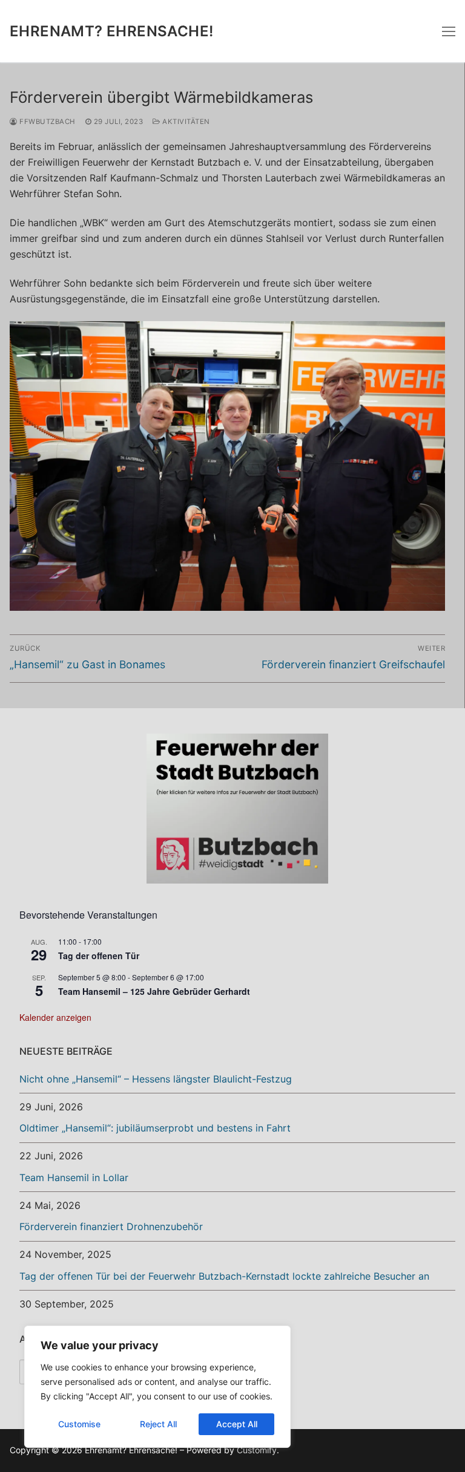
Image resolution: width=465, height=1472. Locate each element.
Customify (257, 1450)
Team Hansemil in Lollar (73, 1177)
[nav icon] (448, 31)
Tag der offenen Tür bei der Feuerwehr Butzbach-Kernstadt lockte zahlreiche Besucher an (224, 1276)
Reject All (158, 1424)
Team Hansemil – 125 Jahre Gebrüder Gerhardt (154, 991)
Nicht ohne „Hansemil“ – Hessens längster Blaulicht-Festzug (155, 1079)
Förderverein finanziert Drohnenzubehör (111, 1226)
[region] (157, 1387)
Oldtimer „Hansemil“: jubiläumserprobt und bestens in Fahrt (155, 1128)
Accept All (236, 1424)
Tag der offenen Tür (98, 955)
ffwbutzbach (47, 121)
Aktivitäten (185, 121)
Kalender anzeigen (55, 1017)
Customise (79, 1424)
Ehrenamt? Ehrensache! (111, 31)
